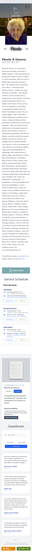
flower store (21, 259)
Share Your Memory (11, 417)
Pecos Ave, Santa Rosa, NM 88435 (16, 316)
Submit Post (16, 446)
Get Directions (9, 301)
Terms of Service (21, 544)
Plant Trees (22, 301)
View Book (8, 391)
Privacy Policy (11, 544)
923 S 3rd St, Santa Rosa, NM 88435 (17, 297)
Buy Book (17, 391)
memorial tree (22, 256)
